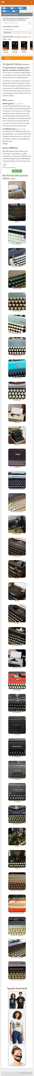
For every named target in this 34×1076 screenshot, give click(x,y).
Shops (9, 39)
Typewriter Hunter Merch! (17, 988)
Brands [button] (5, 8)
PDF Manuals (25, 37)
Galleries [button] (22, 8)
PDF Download (5, 52)
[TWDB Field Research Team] (17, 1055)
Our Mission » (26, 64)
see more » (13, 179)
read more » (10, 100)
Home (4, 58)
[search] (17, 29)
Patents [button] (15, 11)
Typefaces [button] (6, 11)
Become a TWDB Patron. (10, 148)
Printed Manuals (17, 37)
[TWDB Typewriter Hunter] (17, 1000)
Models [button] (13, 8)
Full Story (5, 144)
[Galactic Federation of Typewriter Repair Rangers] (17, 1027)
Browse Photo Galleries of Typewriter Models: (11, 26)
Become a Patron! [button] (17, 171)
